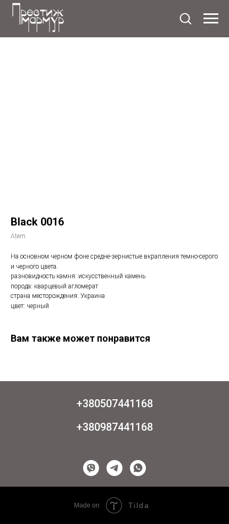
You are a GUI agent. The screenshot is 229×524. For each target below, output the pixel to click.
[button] (185, 18)
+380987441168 (115, 427)
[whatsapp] (138, 468)
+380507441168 (115, 403)
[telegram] (114, 468)
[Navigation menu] (210, 18)
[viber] (91, 468)
